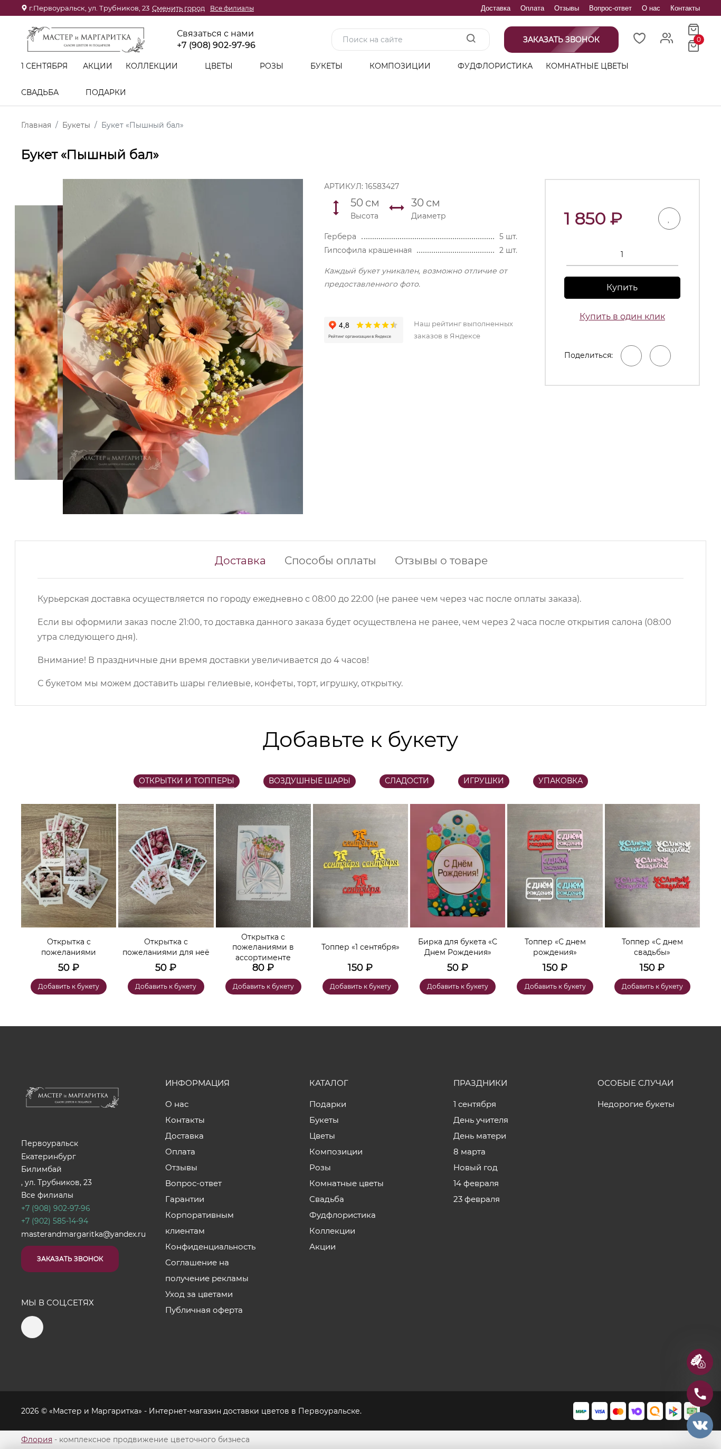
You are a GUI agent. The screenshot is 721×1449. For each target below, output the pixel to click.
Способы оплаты (330, 560)
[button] (686, 883)
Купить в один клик (622, 316)
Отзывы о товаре (441, 560)
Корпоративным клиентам (199, 1223)
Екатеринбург (48, 1156)
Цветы (220, 66)
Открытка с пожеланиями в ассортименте (263, 947)
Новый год (475, 1167)
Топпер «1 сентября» (360, 947)
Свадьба (41, 92)
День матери (479, 1136)
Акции (97, 66)
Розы (273, 66)
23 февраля (476, 1199)
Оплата (532, 8)
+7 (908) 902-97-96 (216, 45)
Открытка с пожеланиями (68, 947)
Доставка (495, 8)
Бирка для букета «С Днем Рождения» (457, 947)
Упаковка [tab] (560, 780)
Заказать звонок (70, 1259)
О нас (651, 8)
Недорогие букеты (636, 1104)
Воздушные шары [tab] (309, 780)
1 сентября (44, 66)
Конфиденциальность (210, 1247)
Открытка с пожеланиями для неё (166, 947)
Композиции (401, 66)
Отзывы (566, 8)
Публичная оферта (204, 1310)
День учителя (480, 1120)
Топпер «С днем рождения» (555, 947)
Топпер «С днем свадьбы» (652, 947)
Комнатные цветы (587, 66)
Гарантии (184, 1199)
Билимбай (41, 1169)
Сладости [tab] (407, 780)
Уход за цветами (199, 1294)
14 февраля (476, 1183)
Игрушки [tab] (483, 780)
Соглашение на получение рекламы (207, 1270)
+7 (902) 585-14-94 (54, 1221)
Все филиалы (232, 8)
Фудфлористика (495, 66)
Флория (36, 1439)
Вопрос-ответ (610, 8)
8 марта (469, 1152)
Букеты (327, 66)
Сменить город (178, 8)
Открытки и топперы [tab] (186, 780)
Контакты (685, 8)
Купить (622, 287)
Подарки (107, 92)
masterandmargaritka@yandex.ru (83, 1234)
